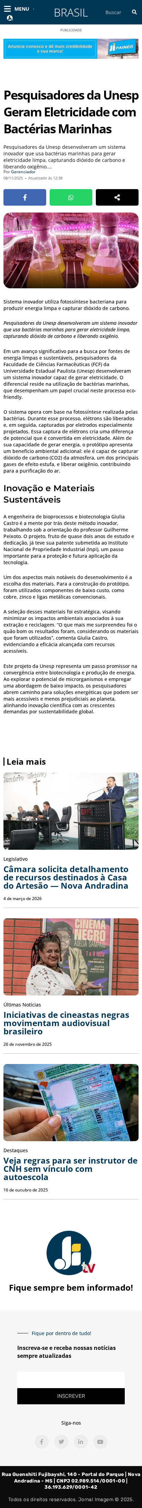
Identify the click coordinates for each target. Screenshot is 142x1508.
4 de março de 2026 (22, 898)
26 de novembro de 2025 (27, 1044)
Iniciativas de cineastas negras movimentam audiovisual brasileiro (66, 1023)
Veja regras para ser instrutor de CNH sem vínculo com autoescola (70, 1168)
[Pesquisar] (134, 12)
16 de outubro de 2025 (25, 1190)
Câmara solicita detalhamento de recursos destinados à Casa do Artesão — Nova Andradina (66, 877)
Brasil (71, 12)
